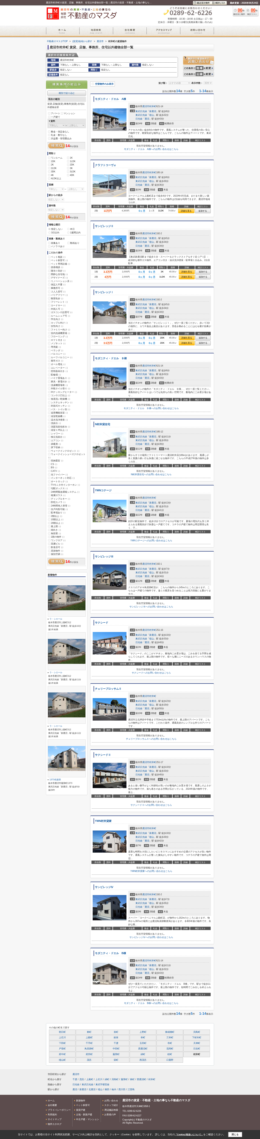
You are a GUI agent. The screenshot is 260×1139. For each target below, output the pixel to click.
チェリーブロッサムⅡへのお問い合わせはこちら (151, 739)
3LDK (73, 171)
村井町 (152, 106)
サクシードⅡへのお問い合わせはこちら (151, 805)
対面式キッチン (60, 405)
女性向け (57, 326)
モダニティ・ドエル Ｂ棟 (111, 358)
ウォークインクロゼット (65, 451)
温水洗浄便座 (59, 419)
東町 (89, 1032)
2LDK (54, 168)
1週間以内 (75, 232)
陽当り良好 (58, 270)
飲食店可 (57, 547)
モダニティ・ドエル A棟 (110, 99)
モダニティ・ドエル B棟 (110, 953)
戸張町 (62, 1048)
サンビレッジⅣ (104, 887)
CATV (55, 471)
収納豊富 (57, 460)
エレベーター (59, 367)
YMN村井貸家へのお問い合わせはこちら (151, 871)
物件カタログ (55, 1124)
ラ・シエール (56, 619)
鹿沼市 (145, 106)
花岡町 (169, 1048)
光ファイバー (59, 474)
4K (52, 175)
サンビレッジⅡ (104, 226)
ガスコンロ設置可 (61, 312)
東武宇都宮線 (102, 1084)
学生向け (57, 319)
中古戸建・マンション (87, 1119)
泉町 (116, 1032)
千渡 (116, 1043)
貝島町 (196, 1032)
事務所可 (57, 288)
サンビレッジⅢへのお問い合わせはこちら (151, 606)
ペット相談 (58, 257)
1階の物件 (57, 536)
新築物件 (80, 1100)
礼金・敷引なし (59, 135)
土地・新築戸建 (84, 1114)
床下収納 (57, 447)
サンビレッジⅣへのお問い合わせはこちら (151, 937)
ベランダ (57, 350)
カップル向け (59, 322)
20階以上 (57, 523)
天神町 (196, 1043)
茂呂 (89, 1060)
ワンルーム (56, 157)
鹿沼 (147, 118)
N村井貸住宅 (102, 424)
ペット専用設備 (60, 264)
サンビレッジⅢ (104, 556)
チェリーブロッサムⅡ (108, 688)
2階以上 (56, 516)
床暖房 (56, 444)
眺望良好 (57, 298)
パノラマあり (58, 246)
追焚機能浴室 (59, 412)
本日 (72, 229)
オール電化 (58, 364)
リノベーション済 (61, 281)
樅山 (151, 115)
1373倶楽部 (55, 779)
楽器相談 (57, 267)
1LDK (73, 161)
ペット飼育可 (59, 260)
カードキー (58, 305)
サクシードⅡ (103, 754)
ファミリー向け (60, 329)
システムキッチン (61, 402)
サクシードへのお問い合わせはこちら (151, 672)
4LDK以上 (56, 178)
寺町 (169, 1043)
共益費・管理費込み (61, 138)
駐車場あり (58, 512)
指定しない (57, 229)
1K (71, 157)
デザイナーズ (59, 277)
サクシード (101, 622)
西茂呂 (143, 1060)
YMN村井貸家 (103, 821)
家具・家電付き (60, 381)
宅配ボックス (59, 488)
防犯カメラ (58, 502)
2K (52, 164)
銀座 (116, 1037)
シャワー (57, 433)
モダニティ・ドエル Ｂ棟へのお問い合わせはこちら (151, 408)
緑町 (143, 1054)
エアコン (57, 440)
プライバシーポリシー (59, 1110)
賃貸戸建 (80, 1110)
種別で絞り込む (67, 93)
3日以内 (55, 232)
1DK (53, 161)
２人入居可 (58, 291)
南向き (56, 530)
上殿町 (89, 1037)
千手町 (89, 1043)
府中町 (62, 1054)
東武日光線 (141, 111)
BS (54, 467)
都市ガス (57, 360)
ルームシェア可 (60, 315)
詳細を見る (186, 211)
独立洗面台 (58, 437)
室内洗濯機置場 (60, 333)
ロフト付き (58, 340)
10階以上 (57, 519)
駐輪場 (56, 374)
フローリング (59, 336)
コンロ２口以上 (60, 395)
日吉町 (196, 1048)
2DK (72, 164)
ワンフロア (58, 540)
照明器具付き (59, 371)
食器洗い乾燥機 (60, 399)
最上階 (56, 526)
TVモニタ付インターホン (65, 484)
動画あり (74, 243)
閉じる (235, 1134)
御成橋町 (169, 1032)
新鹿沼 (152, 111)
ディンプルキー (60, 498)
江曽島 (131, 1089)
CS (54, 464)
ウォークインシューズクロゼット (66, 456)
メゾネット (58, 343)
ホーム (51, 1100)
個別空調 (57, 554)
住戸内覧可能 (59, 509)
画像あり (55, 243)
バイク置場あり (60, 378)
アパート (55, 113)
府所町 (89, 1054)
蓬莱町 (116, 1054)
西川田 (122, 1089)
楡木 (114, 1089)
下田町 (62, 1043)
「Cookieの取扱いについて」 (189, 1134)
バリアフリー (59, 295)
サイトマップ (55, 1119)
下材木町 (196, 1037)
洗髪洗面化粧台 (60, 426)
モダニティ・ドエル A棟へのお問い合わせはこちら (151, 149)
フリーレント (59, 302)
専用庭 (56, 347)
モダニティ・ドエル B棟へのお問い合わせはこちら (151, 1003)
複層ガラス (58, 495)
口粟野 (169, 1060)
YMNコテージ (103, 490)
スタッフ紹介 (111, 1105)
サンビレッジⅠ (104, 292)
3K (71, 168)
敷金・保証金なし (60, 131)
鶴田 (107, 1089)
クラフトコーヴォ (105, 165)
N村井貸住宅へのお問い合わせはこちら (151, 474)
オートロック (59, 481)
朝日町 (62, 1032)
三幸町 (169, 1037)
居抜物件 (57, 550)
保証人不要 (58, 284)
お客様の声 (110, 1114)
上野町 (143, 1032)
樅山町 (62, 1060)
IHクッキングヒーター (64, 392)
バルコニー (58, 354)
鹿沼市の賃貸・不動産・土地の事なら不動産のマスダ (156, 1100)
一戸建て (55, 117)
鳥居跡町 (89, 1048)
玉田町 (143, 1043)
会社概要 (52, 1105)
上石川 (62, 1037)
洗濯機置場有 (59, 385)
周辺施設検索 (111, 1110)
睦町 (169, 1054)
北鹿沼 (92, 1089)
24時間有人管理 (60, 505)
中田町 (116, 1048)
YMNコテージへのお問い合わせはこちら (151, 540)
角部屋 (56, 533)
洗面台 (56, 423)
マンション (69, 113)
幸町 (143, 1037)
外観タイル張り (60, 388)
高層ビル (57, 543)
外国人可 (57, 309)
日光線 (138, 118)
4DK (72, 175)
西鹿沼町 (143, 1048)
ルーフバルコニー (61, 357)
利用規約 (52, 1114)
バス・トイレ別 (60, 409)
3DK (53, 171)
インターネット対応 (63, 478)
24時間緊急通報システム (65, 492)
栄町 (116, 1060)
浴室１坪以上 (59, 430)
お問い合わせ (111, 1100)
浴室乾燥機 (58, 416)
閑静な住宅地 (59, 274)
